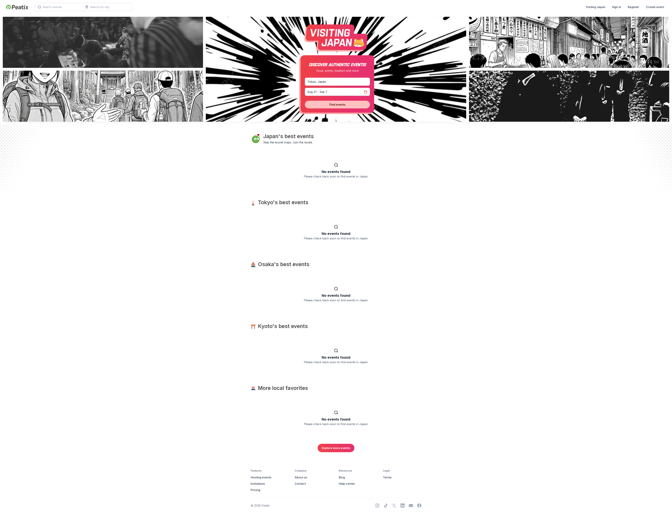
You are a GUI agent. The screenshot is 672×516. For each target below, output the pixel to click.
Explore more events (336, 448)
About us (301, 477)
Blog (342, 477)
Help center (347, 483)
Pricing (255, 490)
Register (633, 7)
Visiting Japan (595, 7)
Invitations (258, 483)
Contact (300, 483)
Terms (387, 477)
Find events (337, 104)
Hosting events (261, 477)
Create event (655, 7)
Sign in (616, 7)
